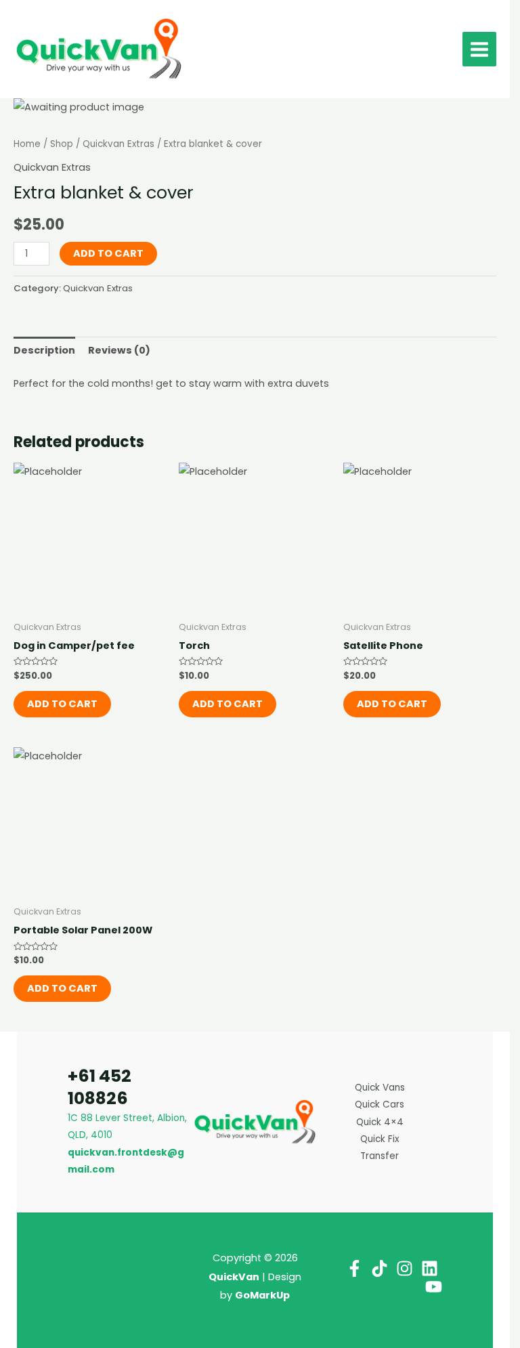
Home (27, 144)
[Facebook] (354, 1268)
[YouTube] (433, 1286)
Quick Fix (379, 1139)
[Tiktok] (379, 1268)
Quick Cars (379, 1104)
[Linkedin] (429, 1268)
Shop (61, 144)
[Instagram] (404, 1268)
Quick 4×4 (380, 1122)
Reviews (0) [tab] (119, 350)
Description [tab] (44, 350)
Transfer (379, 1156)
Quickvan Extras (118, 144)
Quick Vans (380, 1087)
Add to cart (108, 253)
